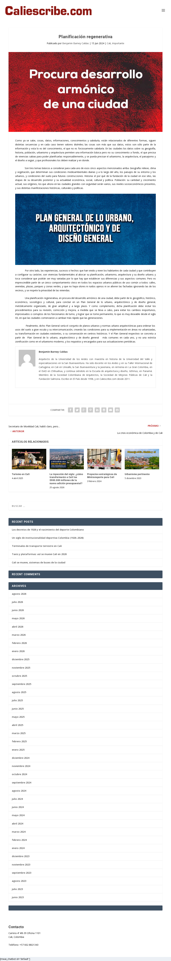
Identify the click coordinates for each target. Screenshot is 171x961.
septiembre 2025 (21, 684)
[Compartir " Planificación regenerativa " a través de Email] (110, 410)
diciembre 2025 (20, 659)
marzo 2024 (19, 831)
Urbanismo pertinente (137, 474)
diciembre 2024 (20, 757)
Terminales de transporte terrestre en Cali (37, 546)
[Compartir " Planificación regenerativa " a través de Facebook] (70, 410)
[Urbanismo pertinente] (142, 459)
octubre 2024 (19, 774)
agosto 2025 (19, 692)
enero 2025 (18, 749)
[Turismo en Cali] (29, 459)
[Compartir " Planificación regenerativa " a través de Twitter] (77, 410)
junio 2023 (18, 897)
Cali (109, 43)
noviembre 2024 (21, 766)
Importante (118, 43)
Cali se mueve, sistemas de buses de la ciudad (38, 562)
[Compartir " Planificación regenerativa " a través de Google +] (83, 410)
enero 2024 (18, 848)
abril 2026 (17, 626)
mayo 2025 (18, 716)
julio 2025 (17, 700)
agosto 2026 (19, 593)
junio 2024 (18, 807)
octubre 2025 (19, 675)
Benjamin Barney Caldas (75, 43)
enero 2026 (18, 651)
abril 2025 (17, 725)
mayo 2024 (18, 815)
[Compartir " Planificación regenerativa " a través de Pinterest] (90, 410)
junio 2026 (18, 610)
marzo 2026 (19, 634)
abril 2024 (17, 823)
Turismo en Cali (21, 474)
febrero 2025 (19, 741)
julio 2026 (17, 602)
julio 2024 (17, 798)
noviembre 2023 (21, 864)
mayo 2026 (18, 618)
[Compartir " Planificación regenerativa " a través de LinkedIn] (97, 410)
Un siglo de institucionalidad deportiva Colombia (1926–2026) (47, 537)
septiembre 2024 (21, 782)
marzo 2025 (19, 733)
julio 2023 (17, 889)
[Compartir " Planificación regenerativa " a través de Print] (117, 410)
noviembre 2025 (21, 667)
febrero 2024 (19, 839)
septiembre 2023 (21, 872)
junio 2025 (18, 708)
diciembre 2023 (20, 856)
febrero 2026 (19, 643)
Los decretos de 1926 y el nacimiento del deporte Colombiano (48, 529)
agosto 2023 (19, 880)
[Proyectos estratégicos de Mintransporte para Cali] (104, 459)
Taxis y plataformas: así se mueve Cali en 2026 (39, 554)
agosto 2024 (19, 790)
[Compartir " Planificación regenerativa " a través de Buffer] (104, 410)
